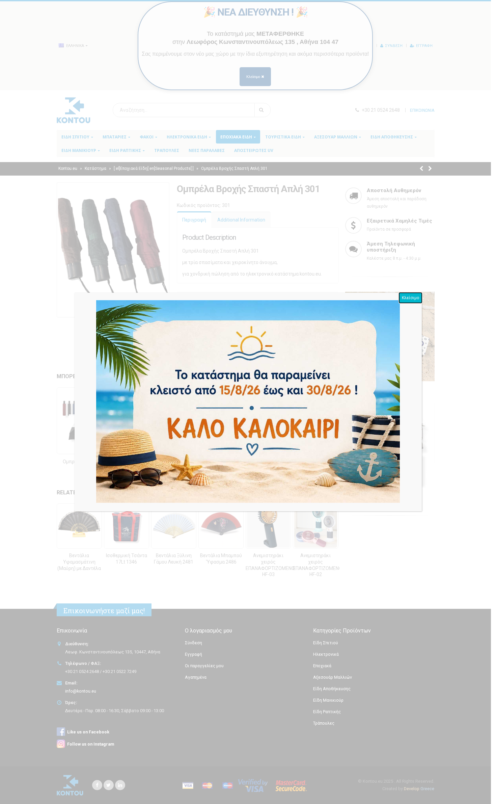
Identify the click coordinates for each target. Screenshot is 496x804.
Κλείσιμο (410, 297)
